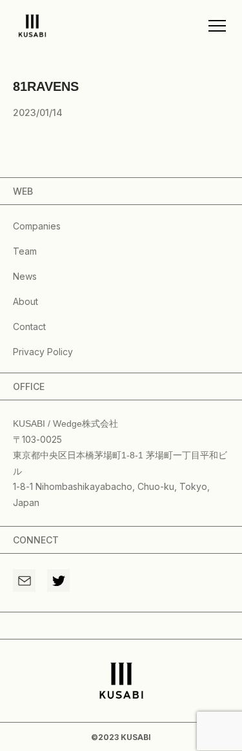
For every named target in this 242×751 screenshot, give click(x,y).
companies (37, 225)
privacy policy (43, 351)
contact (29, 326)
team (25, 251)
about (25, 301)
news (25, 276)
